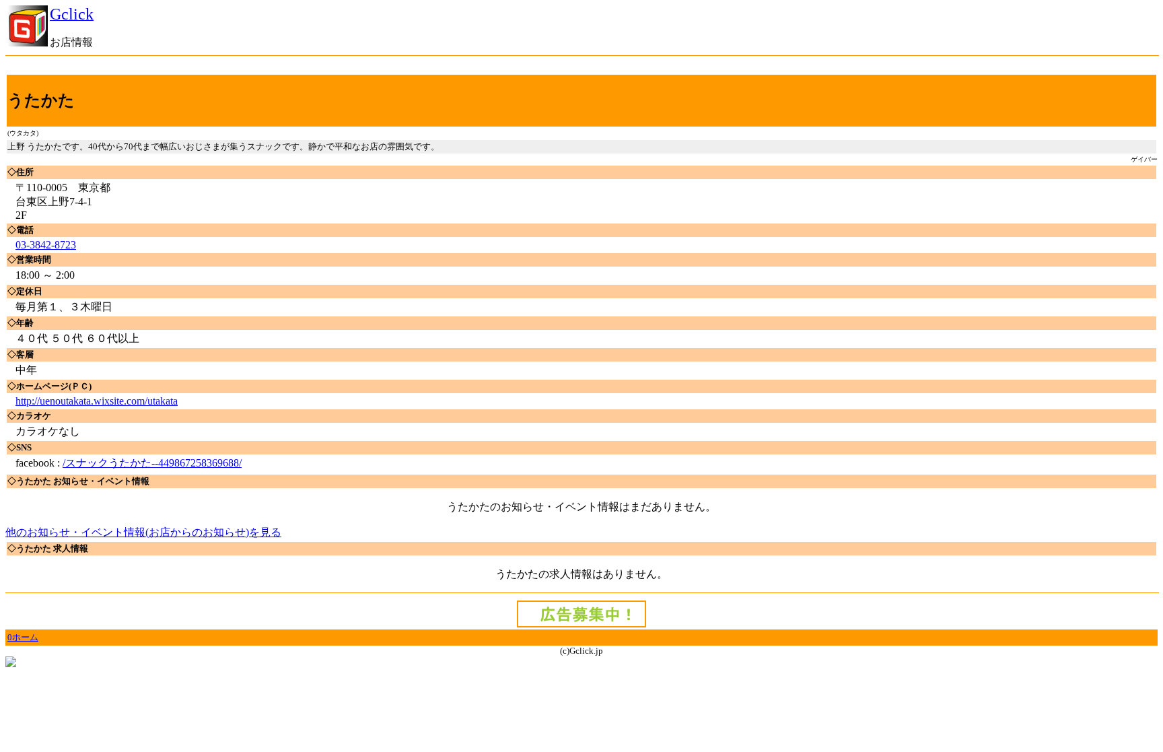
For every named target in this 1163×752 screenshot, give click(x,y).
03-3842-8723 (45, 244)
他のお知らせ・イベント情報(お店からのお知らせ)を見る (143, 532)
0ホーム (22, 637)
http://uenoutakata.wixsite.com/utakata (96, 401)
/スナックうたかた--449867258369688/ (152, 463)
